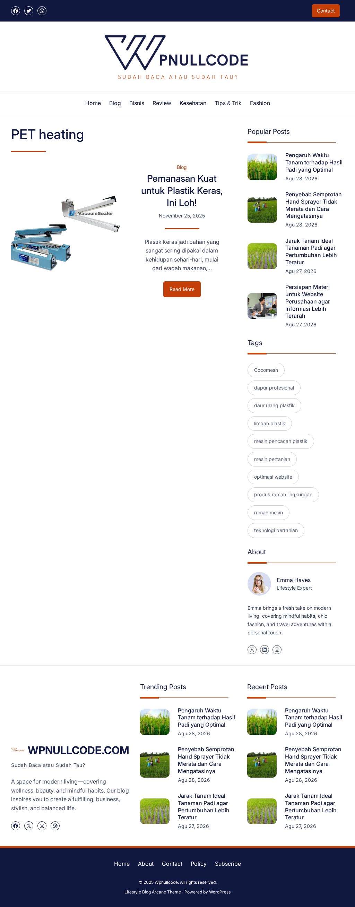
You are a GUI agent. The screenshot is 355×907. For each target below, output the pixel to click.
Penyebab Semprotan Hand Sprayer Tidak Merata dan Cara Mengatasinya (313, 205)
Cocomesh (266, 370)
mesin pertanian (272, 459)
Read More (185, 291)
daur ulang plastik (274, 405)
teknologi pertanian (276, 530)
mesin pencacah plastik (281, 441)
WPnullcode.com (78, 750)
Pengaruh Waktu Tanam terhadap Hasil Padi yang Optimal (314, 162)
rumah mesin (268, 512)
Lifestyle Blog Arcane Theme (152, 892)
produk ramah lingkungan (283, 494)
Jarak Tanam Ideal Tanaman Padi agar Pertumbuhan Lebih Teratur (311, 251)
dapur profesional (274, 388)
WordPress (220, 892)
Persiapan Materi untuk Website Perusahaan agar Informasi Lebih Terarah (307, 301)
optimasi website (273, 477)
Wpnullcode (166, 882)
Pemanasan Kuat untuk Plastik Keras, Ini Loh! (182, 190)
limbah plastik (269, 423)
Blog (182, 167)
